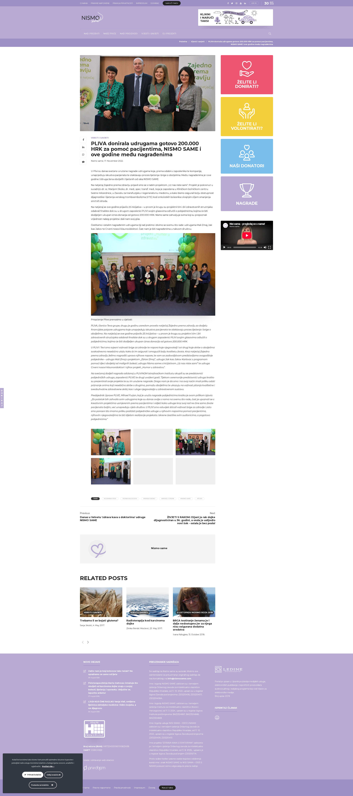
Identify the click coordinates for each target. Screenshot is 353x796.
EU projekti (169, 33)
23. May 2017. (156, 628)
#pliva (199, 498)
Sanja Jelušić (86, 625)
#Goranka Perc (110, 498)
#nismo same (185, 498)
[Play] (224, 247)
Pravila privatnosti (123, 3)
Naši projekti (92, 33)
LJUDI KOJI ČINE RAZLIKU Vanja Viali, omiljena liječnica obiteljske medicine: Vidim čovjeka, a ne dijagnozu (112, 704)
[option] (101, 607)
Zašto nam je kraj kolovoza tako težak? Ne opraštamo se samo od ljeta (110, 673)
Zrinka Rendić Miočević (137, 628)
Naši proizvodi (129, 33)
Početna (183, 42)
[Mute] (265, 247)
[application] (247, 235)
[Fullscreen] (269, 247)
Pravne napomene (100, 3)
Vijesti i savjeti (150, 33)
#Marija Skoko (149, 498)
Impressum (141, 3)
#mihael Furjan (167, 498)
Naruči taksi (171, 3)
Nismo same (97, 161)
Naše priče (109, 33)
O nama (84, 3)
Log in (253, 3)
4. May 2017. (99, 625)
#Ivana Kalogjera (130, 498)
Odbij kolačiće (53, 775)
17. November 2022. (113, 161)
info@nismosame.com (179, 678)
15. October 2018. (196, 634)
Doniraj (155, 3)
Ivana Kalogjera (180, 634)
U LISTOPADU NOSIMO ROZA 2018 (195, 612)
